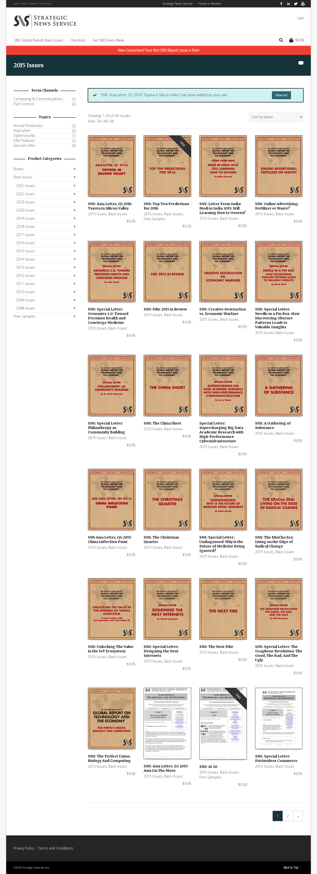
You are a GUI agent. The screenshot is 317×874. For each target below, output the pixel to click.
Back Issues (117, 214)
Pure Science (24, 104)
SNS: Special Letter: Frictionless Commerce (276, 758)
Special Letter (24, 145)
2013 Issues (25, 267)
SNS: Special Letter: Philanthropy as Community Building (106, 427)
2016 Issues (25, 242)
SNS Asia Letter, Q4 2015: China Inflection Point (110, 539)
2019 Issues (25, 218)
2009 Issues (25, 300)
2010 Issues (25, 291)
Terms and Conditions (55, 848)
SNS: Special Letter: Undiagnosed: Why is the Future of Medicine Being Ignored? (222, 544)
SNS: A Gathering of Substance (273, 425)
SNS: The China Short (162, 423)
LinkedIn (288, 4)
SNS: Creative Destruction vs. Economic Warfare (222, 311)
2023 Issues (25, 202)
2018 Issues (25, 226)
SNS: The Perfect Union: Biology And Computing (109, 758)
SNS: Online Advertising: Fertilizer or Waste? (277, 206)
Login (300, 18)
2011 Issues (25, 283)
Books (19, 168)
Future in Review (209, 3)
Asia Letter (22, 130)
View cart (281, 95)
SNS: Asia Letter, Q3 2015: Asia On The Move (166, 768)
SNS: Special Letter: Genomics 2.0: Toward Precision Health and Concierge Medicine (108, 316)
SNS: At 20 (208, 766)
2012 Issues (25, 275)
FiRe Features (24, 140)
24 (99, 121)
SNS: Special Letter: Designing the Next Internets (161, 651)
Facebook (281, 4)
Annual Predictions (28, 125)
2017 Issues (25, 234)
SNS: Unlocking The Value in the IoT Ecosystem (110, 648)
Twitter (296, 4)
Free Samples (154, 218)
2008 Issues (25, 308)
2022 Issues (25, 193)
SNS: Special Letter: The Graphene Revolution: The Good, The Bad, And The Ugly (278, 653)
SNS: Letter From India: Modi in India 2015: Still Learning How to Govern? (222, 208)
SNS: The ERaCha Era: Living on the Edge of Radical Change (274, 541)
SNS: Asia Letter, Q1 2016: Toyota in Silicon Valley (110, 206)
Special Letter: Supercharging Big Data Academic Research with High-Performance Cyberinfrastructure (221, 432)
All (112, 121)
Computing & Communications (38, 99)
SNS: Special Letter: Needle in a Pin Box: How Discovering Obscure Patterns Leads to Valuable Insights (277, 318)
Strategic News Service (177, 3)
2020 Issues (25, 210)
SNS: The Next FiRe (216, 646)
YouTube (303, 4)
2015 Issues (97, 214)
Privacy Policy (24, 848)
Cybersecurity (24, 135)
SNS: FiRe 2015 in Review (165, 309)
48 (105, 121)
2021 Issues (25, 185)
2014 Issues (25, 259)
